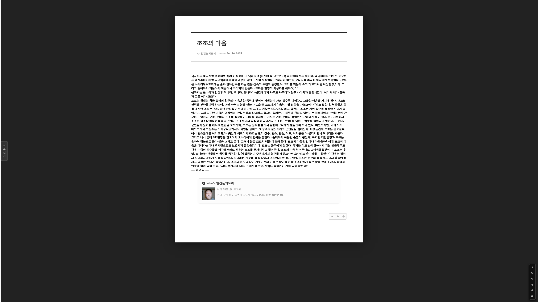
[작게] (532, 279)
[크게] (532, 273)
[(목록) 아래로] (532, 290)
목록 (4, 151)
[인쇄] (532, 296)
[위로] (532, 285)
